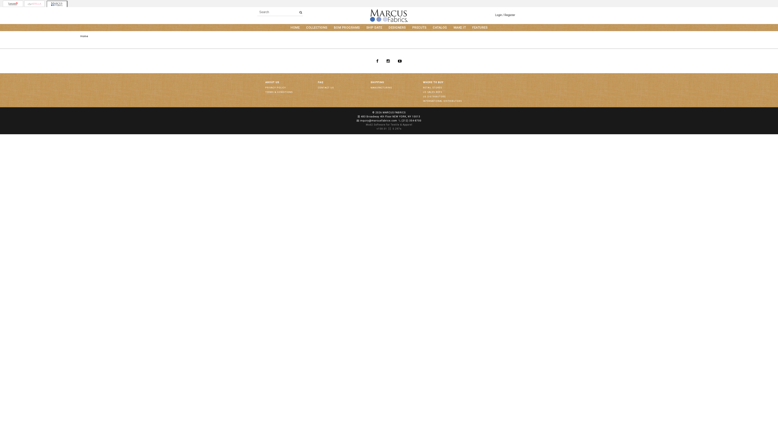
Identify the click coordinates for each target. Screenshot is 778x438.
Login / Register (505, 15)
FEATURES (479, 27)
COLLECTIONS (316, 27)
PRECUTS (419, 27)
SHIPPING (377, 82)
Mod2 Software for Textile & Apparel (389, 124)
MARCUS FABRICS (394, 112)
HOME (295, 27)
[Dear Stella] (34, 4)
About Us (272, 82)
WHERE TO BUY (433, 82)
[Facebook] (377, 61)
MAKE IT (460, 27)
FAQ (320, 82)
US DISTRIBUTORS (434, 96)
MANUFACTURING (381, 87)
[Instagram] (388, 61)
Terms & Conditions (279, 92)
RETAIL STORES (432, 87)
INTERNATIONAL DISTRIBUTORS (442, 101)
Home (84, 36)
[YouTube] (400, 61)
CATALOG (440, 27)
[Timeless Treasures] (13, 4)
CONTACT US (326, 87)
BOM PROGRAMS (347, 27)
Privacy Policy (275, 87)
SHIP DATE (374, 27)
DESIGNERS (397, 27)
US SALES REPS (432, 92)
